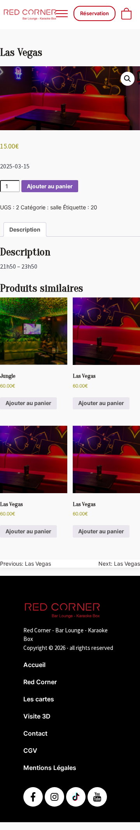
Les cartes (38, 699)
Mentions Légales (49, 768)
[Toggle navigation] (61, 13)
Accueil (34, 665)
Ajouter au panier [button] (28, 403)
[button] (128, 79)
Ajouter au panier (50, 186)
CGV (30, 750)
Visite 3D (37, 716)
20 (94, 207)
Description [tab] (24, 229)
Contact (35, 733)
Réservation (94, 13)
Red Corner (40, 682)
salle (55, 207)
